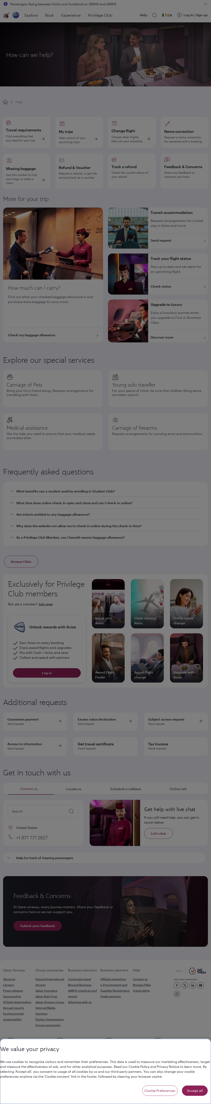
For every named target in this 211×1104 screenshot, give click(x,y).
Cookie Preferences (159, 1091)
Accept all (195, 1091)
